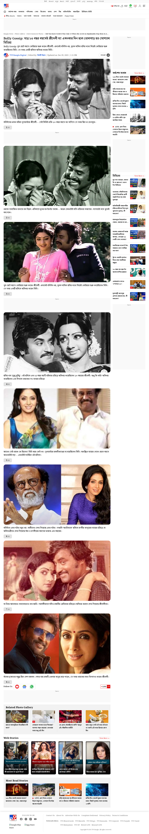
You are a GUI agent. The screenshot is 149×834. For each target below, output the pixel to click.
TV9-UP (101, 1)
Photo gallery (20, 34)
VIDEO (19, 16)
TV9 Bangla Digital (18, 55)
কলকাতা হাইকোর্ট (46, 16)
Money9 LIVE (97, 825)
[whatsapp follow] (31, 687)
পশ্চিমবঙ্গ (29, 11)
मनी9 (95, 1)
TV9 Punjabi (125, 821)
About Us (60, 815)
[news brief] (115, 6)
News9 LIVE (85, 825)
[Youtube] (17, 687)
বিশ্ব (60, 11)
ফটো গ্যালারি (27, 16)
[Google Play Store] (15, 826)
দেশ (55, 11)
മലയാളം (90, 1)
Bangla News (8, 34)
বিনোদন (43, 11)
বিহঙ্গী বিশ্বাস (41, 55)
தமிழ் (83, 1)
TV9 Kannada (102, 821)
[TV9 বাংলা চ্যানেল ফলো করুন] (129, 6)
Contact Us (50, 815)
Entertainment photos (35, 34)
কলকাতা (21, 11)
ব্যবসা (50, 11)
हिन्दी (45, 1)
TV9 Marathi (80, 821)
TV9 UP (77, 825)
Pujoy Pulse (69, 16)
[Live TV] (134, 6)
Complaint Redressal (89, 815)
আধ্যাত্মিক (76, 11)
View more (103, 738)
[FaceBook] (21, 819)
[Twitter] (26, 819)
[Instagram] (30, 819)
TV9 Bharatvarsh (67, 821)
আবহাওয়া (36, 16)
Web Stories (11, 738)
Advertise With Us (72, 815)
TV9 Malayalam (66, 825)
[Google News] (24, 687)
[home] (5, 11)
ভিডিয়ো (116, 176)
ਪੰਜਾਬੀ (78, 1)
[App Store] (31, 826)
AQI (125, 6)
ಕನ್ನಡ (56, 1)
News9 (51, 1)
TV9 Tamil (135, 821)
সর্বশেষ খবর (12, 11)
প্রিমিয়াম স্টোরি (87, 11)
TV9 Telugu (90, 821)
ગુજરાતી (72, 1)
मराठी (67, 1)
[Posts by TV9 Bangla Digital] (6, 55)
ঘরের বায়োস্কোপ (58, 16)
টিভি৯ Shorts (10, 16)
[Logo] (6, 6)
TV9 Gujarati (114, 821)
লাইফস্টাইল (67, 11)
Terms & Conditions (120, 815)
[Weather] (122, 6)
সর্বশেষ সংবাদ (119, 73)
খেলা (36, 11)
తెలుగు (62, 1)
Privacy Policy (104, 815)
